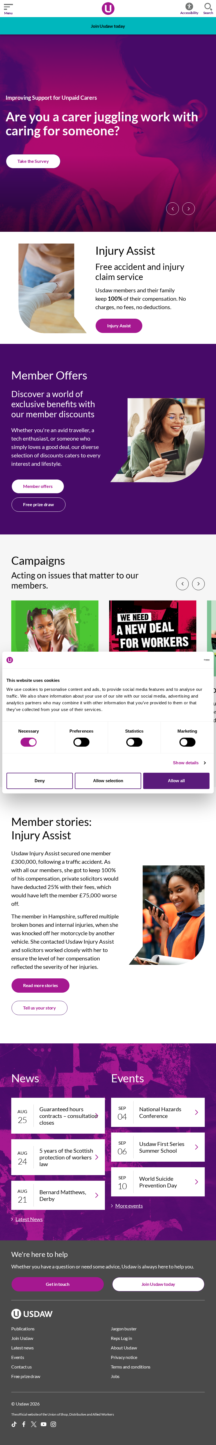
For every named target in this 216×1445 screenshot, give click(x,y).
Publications (23, 1328)
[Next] (188, 208)
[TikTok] (14, 1424)
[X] (34, 1424)
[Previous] (172, 208)
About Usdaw (124, 1347)
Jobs (115, 1376)
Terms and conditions (130, 1366)
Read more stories (40, 985)
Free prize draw (38, 504)
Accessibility (189, 13)
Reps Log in (121, 1338)
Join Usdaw (28, 161)
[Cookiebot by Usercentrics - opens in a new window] (185, 660)
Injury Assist (119, 325)
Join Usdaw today (108, 26)
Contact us (21, 1366)
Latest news (22, 1347)
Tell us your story (39, 1007)
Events (17, 1357)
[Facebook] (24, 1424)
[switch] (81, 742)
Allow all (176, 780)
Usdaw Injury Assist (35, 853)
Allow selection (108, 780)
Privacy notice (124, 1357)
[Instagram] (53, 1424)
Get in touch (57, 1284)
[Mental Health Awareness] (54, 642)
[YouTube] (43, 1424)
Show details (186, 762)
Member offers (38, 486)
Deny (40, 780)
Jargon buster (124, 1328)
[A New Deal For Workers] (152, 642)
